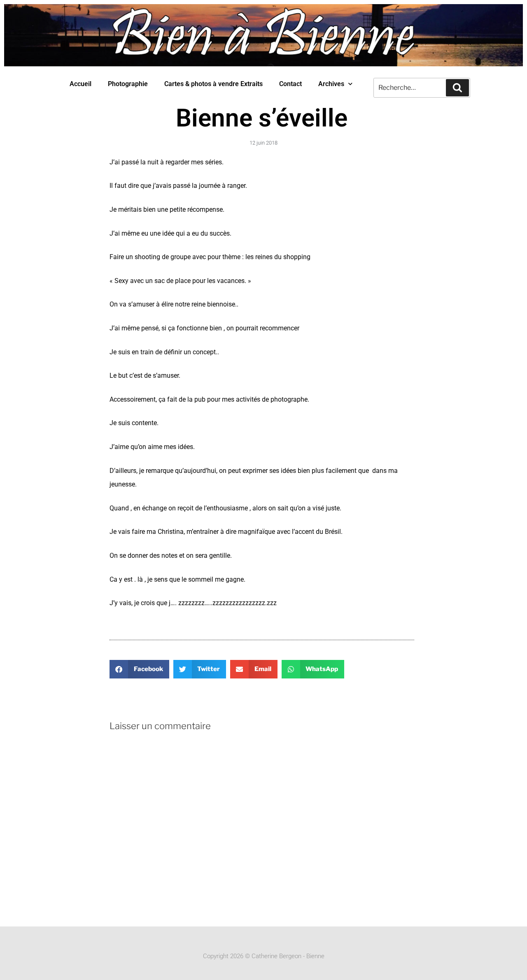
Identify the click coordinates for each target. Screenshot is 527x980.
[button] (139, 669)
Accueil (80, 84)
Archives (331, 84)
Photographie (128, 84)
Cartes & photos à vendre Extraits (213, 84)
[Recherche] (457, 87)
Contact (290, 84)
